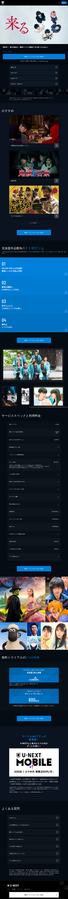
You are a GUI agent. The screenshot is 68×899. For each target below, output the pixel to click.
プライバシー (19, 889)
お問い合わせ (27, 889)
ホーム (8, 889)
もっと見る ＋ (34, 223)
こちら (46, 61)
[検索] (59, 2)
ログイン (64, 2)
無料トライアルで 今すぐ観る (34, 57)
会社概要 (13, 889)
